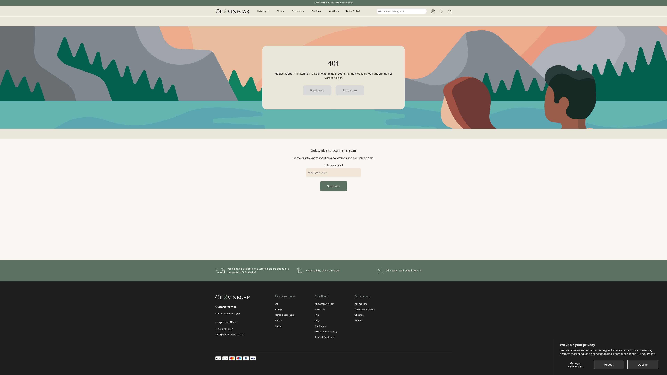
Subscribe (333, 186)
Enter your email (333, 165)
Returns (359, 320)
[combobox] (402, 11)
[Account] (433, 11)
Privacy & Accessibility (326, 331)
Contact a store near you (227, 313)
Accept (608, 364)
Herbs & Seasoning (284, 315)
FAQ (317, 315)
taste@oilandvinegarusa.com (229, 334)
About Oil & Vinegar (324, 303)
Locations (333, 11)
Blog (317, 320)
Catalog (261, 11)
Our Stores (320, 326)
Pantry (278, 320)
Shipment (359, 315)
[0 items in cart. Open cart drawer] (449, 11)
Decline (643, 364)
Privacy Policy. (646, 354)
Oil (276, 303)
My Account (361, 303)
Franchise (320, 309)
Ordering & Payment (365, 309)
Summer (296, 11)
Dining (278, 326)
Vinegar (279, 309)
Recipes (316, 11)
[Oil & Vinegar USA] (233, 11)
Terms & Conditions (324, 337)
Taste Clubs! (353, 11)
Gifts (279, 11)
